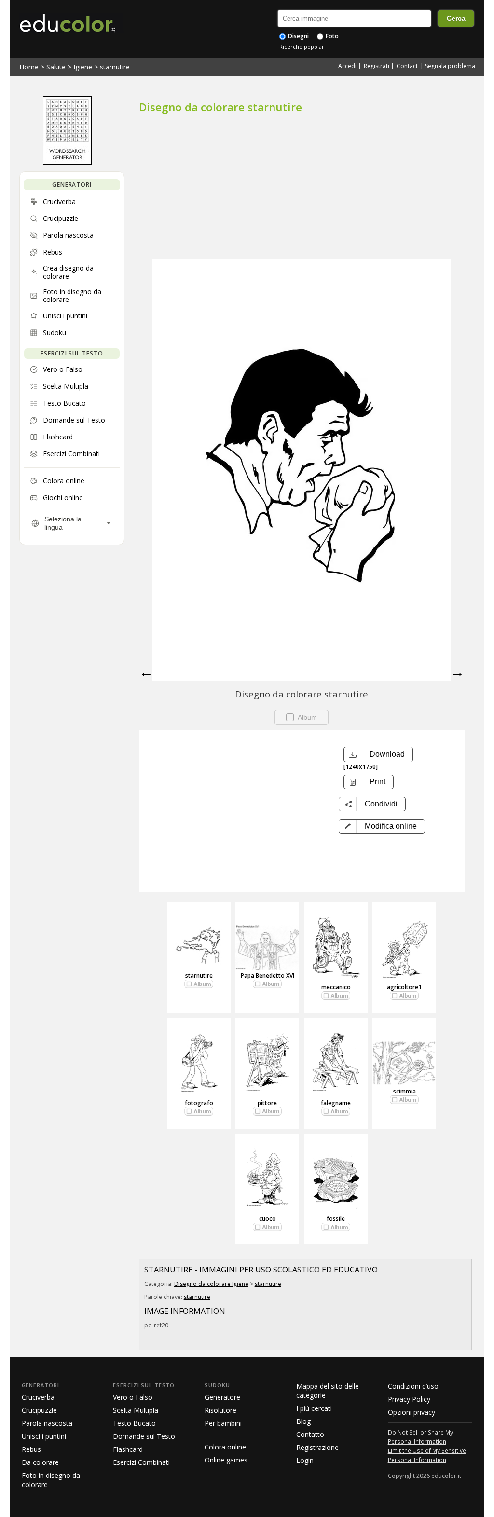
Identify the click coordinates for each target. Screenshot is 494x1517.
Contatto (310, 1434)
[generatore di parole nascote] (67, 162)
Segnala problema (450, 66)
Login (305, 1460)
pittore (267, 1103)
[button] (382, 826)
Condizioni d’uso (413, 1386)
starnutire (115, 66)
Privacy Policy (409, 1399)
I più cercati (314, 1408)
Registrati (376, 66)
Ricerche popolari (302, 46)
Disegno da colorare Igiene (211, 1284)
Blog (303, 1421)
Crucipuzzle (39, 1410)
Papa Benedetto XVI (267, 975)
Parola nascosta (47, 1423)
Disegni (298, 36)
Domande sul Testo (144, 1436)
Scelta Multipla (135, 1410)
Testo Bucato (134, 1423)
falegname (336, 1103)
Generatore (222, 1397)
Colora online (225, 1446)
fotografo (199, 1103)
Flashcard (128, 1449)
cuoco (267, 1219)
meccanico (336, 987)
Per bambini (223, 1423)
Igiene (82, 66)
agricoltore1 (404, 987)
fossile (336, 1219)
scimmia (404, 1091)
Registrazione (317, 1447)
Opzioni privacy (411, 1412)
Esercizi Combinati (141, 1462)
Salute (56, 66)
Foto (331, 36)
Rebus (31, 1449)
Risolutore (220, 1410)
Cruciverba (38, 1397)
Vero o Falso (132, 1397)
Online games (226, 1459)
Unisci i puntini (44, 1436)
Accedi (347, 66)
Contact (407, 66)
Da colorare (40, 1462)
